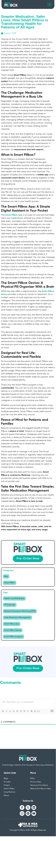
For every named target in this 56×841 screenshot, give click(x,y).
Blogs (6, 778)
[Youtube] (33, 813)
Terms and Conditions (39, 785)
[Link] (31, 711)
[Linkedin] (33, 807)
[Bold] (3, 711)
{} (35, 711)
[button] (49, 4)
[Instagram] (22, 813)
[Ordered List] (17, 711)
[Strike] (13, 711)
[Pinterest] (28, 813)
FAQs (32, 778)
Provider (7, 782)
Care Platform (9, 792)
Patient (7, 785)
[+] (38, 711)
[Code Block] (28, 711)
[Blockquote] (24, 711)
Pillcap (6, 795)
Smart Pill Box (9, 789)
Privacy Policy (35, 782)
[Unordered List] (20, 711)
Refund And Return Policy (40, 789)
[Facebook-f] (22, 807)
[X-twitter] (28, 807)
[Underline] (10, 711)
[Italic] (6, 711)
